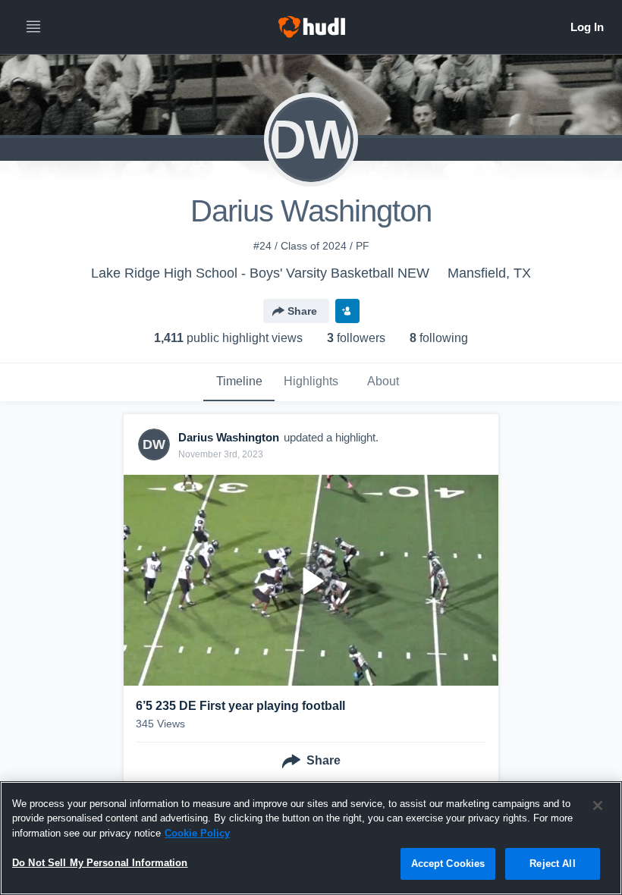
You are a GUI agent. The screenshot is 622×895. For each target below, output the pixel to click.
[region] (311, 838)
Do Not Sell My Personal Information (100, 862)
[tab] (239, 382)
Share (302, 311)
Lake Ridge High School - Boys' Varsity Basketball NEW (260, 273)
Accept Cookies (448, 863)
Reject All (552, 863)
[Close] (597, 805)
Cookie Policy (197, 833)
